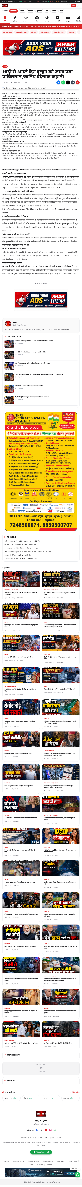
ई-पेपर (73, 5)
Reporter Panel (48, 1161)
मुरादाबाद (39, 11)
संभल (61, 11)
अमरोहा (54, 11)
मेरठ (47, 11)
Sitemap (49, 1165)
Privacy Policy (72, 1161)
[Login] (78, 5)
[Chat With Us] (77, 1174)
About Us (6, 1161)
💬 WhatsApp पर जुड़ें (41, 1152)
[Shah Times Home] (5, 5)
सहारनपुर (30, 11)
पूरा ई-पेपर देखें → (75, 1092)
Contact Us (60, 1161)
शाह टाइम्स (17, 98)
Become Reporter (34, 1161)
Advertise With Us (18, 1161)
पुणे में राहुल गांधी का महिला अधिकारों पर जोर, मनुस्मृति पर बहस (21, 548)
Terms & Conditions (36, 1165)
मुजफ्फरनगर (13, 11)
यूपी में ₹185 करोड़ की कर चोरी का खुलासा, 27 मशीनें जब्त (20, 544)
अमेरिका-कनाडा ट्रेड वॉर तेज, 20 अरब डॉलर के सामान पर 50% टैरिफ (22, 541)
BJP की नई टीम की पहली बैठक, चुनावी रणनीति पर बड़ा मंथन (20, 558)
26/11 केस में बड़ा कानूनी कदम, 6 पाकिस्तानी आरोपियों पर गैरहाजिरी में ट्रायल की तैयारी (27, 551)
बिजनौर (22, 11)
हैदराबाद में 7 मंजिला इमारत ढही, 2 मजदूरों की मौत (17, 555)
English (77, 1)
